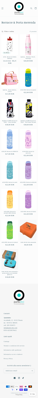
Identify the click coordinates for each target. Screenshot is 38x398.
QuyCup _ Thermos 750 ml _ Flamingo (28, 57)
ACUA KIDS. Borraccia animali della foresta (10, 212)
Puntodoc (16, 393)
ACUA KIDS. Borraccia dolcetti (28, 182)
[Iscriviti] (32, 371)
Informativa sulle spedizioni (12, 350)
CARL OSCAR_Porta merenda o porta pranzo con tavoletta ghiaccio (9, 273)
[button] (2, 8)
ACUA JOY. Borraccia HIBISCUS (10, 151)
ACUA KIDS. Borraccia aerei (9, 182)
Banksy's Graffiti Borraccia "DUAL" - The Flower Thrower (28, 121)
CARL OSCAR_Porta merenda (28, 242)
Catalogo (6, 341)
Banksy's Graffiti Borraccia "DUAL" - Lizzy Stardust (9, 121)
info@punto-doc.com (10, 328)
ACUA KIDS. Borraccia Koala (28, 211)
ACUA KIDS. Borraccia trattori (10, 242)
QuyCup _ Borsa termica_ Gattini (10, 90)
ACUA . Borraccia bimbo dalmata (9, 57)
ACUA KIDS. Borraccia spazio (28, 90)
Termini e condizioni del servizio (14, 345)
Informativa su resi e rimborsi (13, 354)
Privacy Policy (8, 358)
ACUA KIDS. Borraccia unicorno (28, 152)
